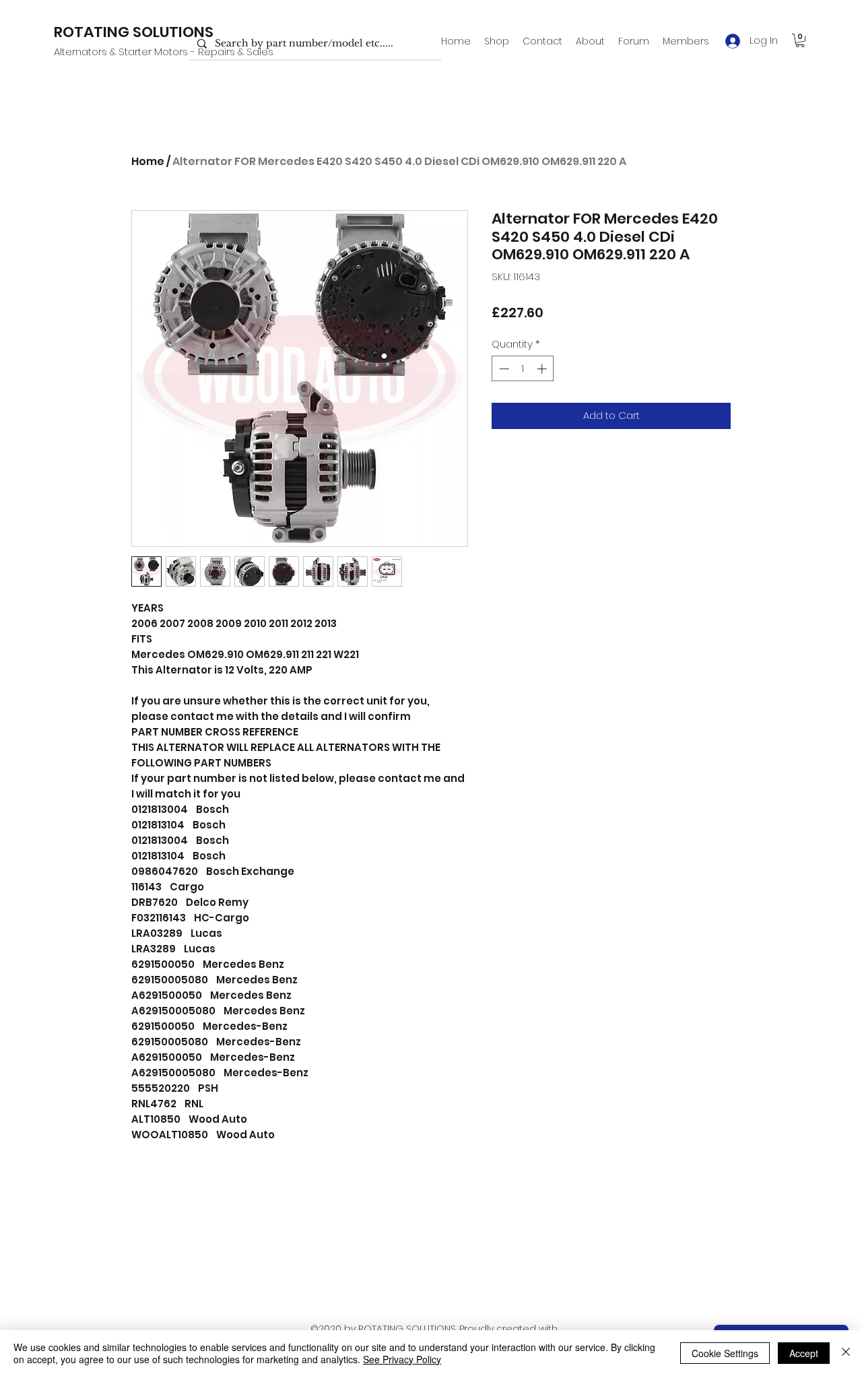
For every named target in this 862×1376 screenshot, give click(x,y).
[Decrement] (503, 368)
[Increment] (543, 368)
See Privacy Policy (402, 1359)
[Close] (846, 1353)
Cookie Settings (725, 1353)
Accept (803, 1353)
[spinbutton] (523, 368)
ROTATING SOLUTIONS (133, 32)
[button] (800, 40)
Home (147, 161)
